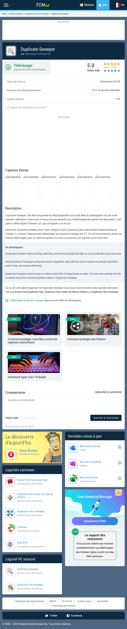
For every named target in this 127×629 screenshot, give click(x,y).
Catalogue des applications (29, 601)
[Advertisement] (63, 30)
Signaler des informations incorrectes (28, 107)
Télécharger (23, 65)
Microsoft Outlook (90, 446)
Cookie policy (84, 601)
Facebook (76, 615)
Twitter (53, 615)
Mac (4, 14)
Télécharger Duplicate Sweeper (27, 300)
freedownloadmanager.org (33, 623)
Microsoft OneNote (90, 461)
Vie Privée (66, 601)
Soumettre (102, 601)
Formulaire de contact (63, 605)
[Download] (120, 447)
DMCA (52, 601)
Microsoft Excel (89, 477)
